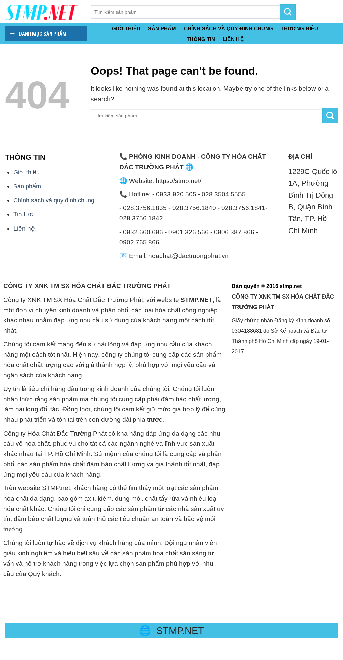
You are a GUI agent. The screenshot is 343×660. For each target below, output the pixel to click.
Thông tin (201, 39)
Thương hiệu (299, 28)
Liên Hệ (233, 39)
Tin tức (23, 214)
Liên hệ (24, 228)
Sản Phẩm (162, 28)
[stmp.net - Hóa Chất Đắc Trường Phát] (43, 11)
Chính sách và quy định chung (228, 28)
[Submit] (330, 116)
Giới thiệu (126, 28)
